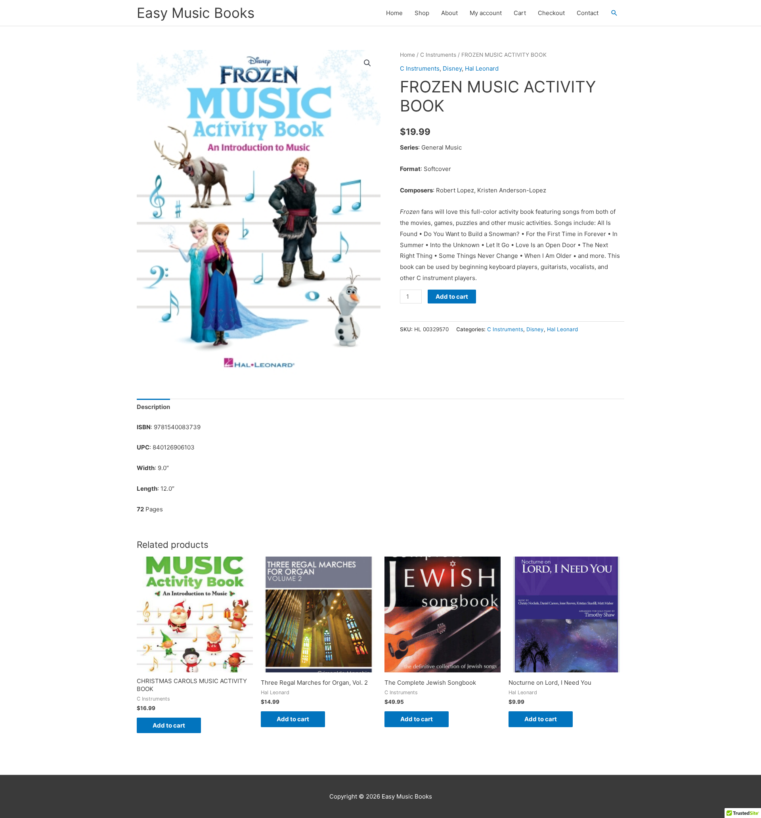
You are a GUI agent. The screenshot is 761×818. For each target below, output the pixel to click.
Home (394, 13)
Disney (452, 68)
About (449, 13)
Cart (520, 13)
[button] (614, 13)
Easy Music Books (195, 12)
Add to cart (452, 296)
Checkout (551, 13)
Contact (587, 13)
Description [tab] (153, 407)
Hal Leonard (482, 68)
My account (486, 13)
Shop (422, 13)
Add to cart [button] (169, 725)
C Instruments (438, 55)
